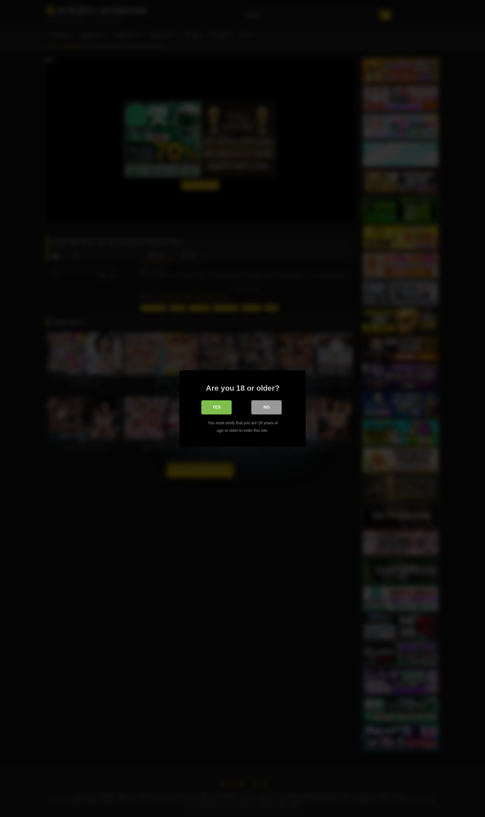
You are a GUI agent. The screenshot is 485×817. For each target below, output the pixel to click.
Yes (216, 407)
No (266, 407)
